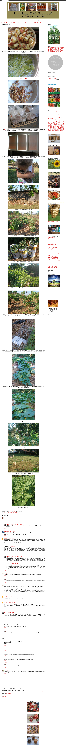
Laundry (56, 122)
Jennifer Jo (6, 531)
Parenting (49, 125)
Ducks (57, 116)
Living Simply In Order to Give (53, 257)
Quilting (59, 126)
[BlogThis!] (18, 511)
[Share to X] (19, 511)
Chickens (5, 512)
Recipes (29, 22)
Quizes (62, 126)
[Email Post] (16, 511)
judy (5, 596)
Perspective (57, 125)
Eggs (52, 117)
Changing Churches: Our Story (52, 244)
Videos (52, 130)
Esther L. (5, 585)
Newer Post (3, 691)
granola (5, 129)
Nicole (5, 670)
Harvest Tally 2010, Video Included (53, 247)
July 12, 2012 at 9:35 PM (14, 563)
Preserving (24, 22)
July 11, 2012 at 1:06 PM (11, 531)
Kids (52, 122)
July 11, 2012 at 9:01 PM (9, 596)
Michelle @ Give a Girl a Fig (8, 517)
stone (5, 621)
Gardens (11, 512)
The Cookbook (19, 22)
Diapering (53, 116)
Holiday (62, 120)
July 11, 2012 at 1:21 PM (11, 546)
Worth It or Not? (59, 130)
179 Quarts (49, 239)
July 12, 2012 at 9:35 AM (11, 602)
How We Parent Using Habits (52, 256)
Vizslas (55, 130)
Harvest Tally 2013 (51, 250)
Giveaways (57, 119)
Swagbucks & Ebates (43, 22)
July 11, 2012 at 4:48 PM (13, 573)
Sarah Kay (5, 602)
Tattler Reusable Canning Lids (55, 129)
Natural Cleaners (50, 124)
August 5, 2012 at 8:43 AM (10, 670)
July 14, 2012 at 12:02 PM (10, 621)
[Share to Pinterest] (21, 511)
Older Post (43, 691)
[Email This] (17, 511)
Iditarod (49, 122)
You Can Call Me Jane (9, 524)
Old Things (55, 124)
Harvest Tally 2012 (51, 249)
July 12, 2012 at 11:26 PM (10, 612)
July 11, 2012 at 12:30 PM (16, 517)
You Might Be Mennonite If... (52, 266)
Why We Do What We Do (51, 265)
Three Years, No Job (51, 264)
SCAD (48, 127)
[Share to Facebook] (20, 511)
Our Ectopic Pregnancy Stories (53, 259)
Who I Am (5, 22)
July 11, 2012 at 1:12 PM (11, 538)
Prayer (50, 126)
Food (8, 512)
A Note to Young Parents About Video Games (55, 243)
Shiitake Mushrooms (53, 127)
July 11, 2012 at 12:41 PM (18, 524)
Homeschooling (59, 121)
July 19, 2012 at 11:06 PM (12, 658)
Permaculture (53, 125)
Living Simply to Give (12, 22)
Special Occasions (60, 127)
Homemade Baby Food (51, 121)
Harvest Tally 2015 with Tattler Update (54, 253)
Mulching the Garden (59, 123)
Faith (59, 117)
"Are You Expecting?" (51, 237)
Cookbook (49, 115)
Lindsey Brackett (7, 573)
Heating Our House (55, 120)
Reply (5, 521)
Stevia (51, 128)
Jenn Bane (5, 538)
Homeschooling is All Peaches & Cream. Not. (55, 254)
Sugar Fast (54, 128)
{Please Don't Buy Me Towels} (52, 267)
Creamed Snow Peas (23, 78)
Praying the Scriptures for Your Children (54, 260)
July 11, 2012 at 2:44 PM (18, 556)
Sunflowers (15, 512)
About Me (51, 112)
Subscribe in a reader (51, 73)
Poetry (63, 125)
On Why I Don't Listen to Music (53, 258)
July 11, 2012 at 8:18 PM (10, 585)
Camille (5, 612)
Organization (61, 124)
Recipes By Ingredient (35, 22)
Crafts (57, 115)
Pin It (2, 509)
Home (2, 22)
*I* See (49, 238)
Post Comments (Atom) (9, 693)
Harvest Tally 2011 (51, 248)
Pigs (60, 125)
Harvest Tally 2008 (51, 245)
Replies (6, 577)
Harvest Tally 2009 (51, 246)
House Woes (50, 255)
